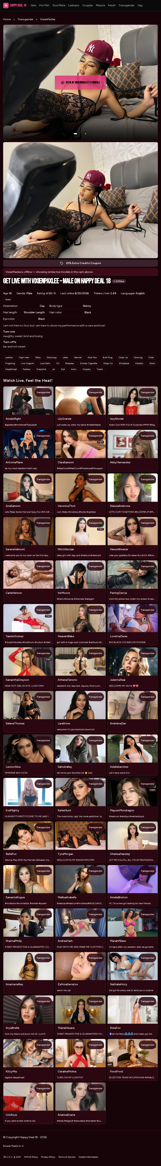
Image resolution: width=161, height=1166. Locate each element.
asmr (74, 369)
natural (78, 357)
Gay (140, 5)
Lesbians (73, 5)
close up (123, 357)
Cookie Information (88, 1157)
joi (53, 369)
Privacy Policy (48, 1157)
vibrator (139, 363)
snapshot (41, 369)
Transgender (126, 5)
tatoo (38, 357)
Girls (33, 5)
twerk (100, 369)
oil (57, 363)
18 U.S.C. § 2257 (12, 1157)
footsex (26, 369)
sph (63, 369)
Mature (100, 5)
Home (7, 19)
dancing (138, 357)
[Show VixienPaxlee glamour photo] (85, 133)
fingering (10, 363)
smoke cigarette (88, 363)
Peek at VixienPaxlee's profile (83, 84)
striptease (124, 363)
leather (9, 357)
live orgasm (27, 363)
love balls (45, 363)
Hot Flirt (44, 5)
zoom (152, 363)
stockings (52, 357)
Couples (87, 5)
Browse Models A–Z (13, 1146)
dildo (151, 357)
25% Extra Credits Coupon (85, 264)
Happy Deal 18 (15, 5)
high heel (24, 357)
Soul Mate (59, 5)
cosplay (86, 369)
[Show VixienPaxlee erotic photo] (75, 133)
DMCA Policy (31, 1157)
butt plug (108, 357)
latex (65, 357)
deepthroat (11, 369)
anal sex (92, 357)
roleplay (69, 363)
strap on (108, 363)
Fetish (111, 5)
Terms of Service (66, 1157)
